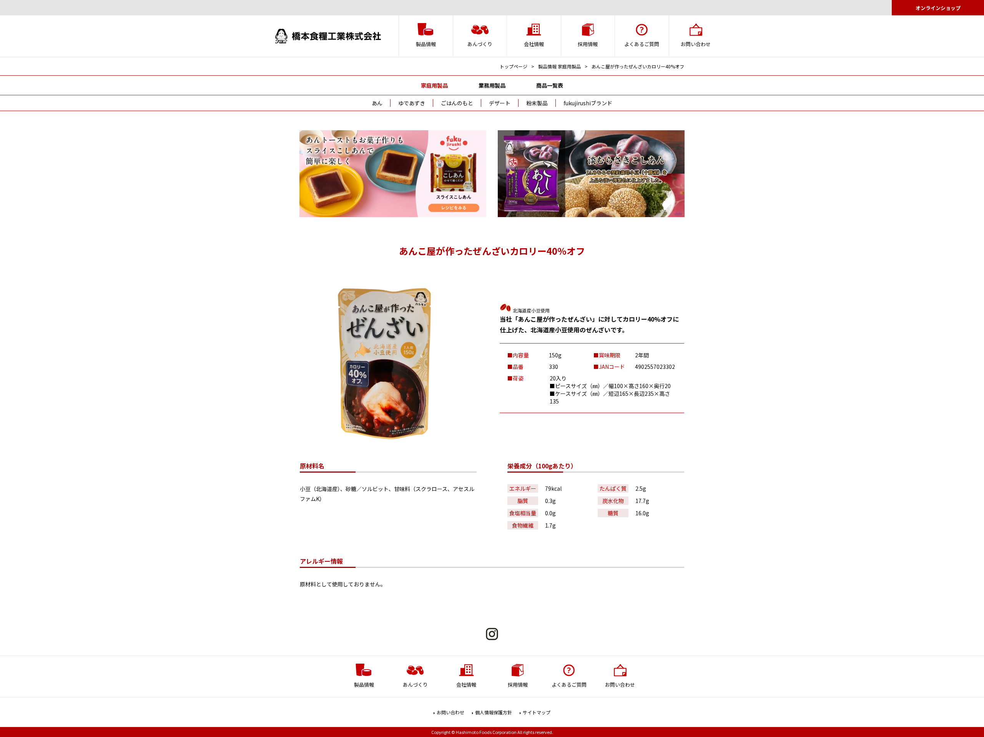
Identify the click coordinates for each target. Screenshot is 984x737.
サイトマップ (536, 712)
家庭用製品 (434, 85)
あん (377, 103)
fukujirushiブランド (587, 103)
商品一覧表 (549, 85)
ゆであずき (411, 103)
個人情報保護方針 (493, 712)
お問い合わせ (450, 712)
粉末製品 (537, 103)
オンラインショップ (938, 8)
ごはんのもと (457, 103)
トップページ (513, 66)
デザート (499, 103)
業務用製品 (492, 85)
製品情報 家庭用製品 (559, 66)
